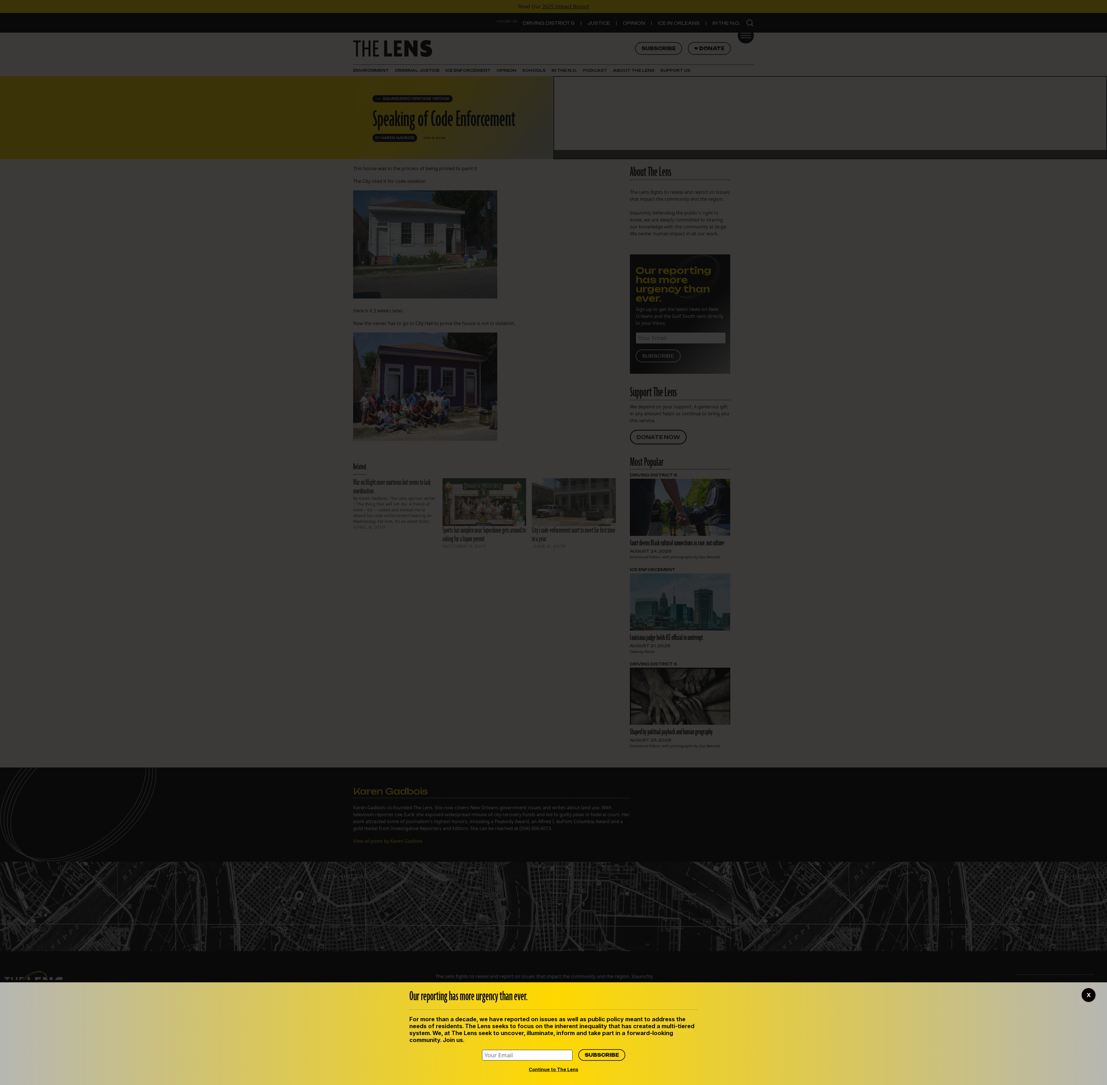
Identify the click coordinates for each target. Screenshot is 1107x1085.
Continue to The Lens (553, 1069)
